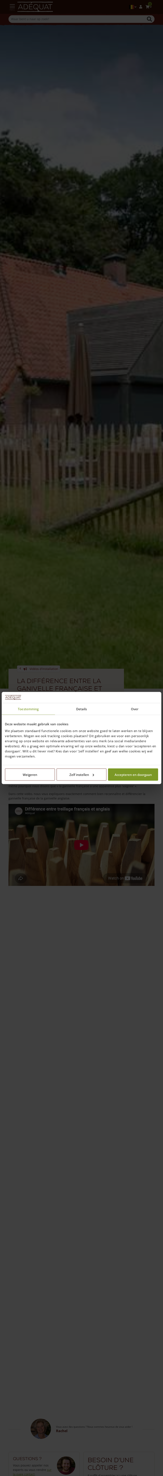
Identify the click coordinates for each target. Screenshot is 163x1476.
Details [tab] (81, 709)
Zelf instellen (79, 774)
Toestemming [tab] (28, 709)
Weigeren (30, 774)
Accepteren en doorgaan (133, 774)
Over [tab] (134, 709)
